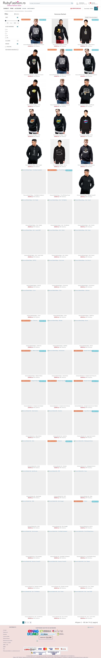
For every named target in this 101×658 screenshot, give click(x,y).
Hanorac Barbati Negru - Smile (33, 104)
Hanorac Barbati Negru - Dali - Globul (60, 255)
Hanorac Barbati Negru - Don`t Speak (34, 225)
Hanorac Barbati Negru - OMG (86, 134)
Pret (6, 17)
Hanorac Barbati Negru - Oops (59, 134)
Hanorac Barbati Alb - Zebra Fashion (33, 436)
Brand (7, 43)
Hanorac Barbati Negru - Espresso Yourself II (86, 195)
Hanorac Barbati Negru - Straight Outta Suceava (59, 74)
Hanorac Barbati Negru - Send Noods (86, 104)
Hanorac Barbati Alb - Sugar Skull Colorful (86, 436)
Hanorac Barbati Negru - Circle (59, 315)
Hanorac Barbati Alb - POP (60, 496)
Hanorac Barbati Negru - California (86, 315)
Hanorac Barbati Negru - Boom (86, 345)
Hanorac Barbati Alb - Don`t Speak (86, 586)
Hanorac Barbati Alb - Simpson (60, 466)
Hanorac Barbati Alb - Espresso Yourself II (33, 586)
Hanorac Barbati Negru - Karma (60, 165)
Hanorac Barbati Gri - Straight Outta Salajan (33, 405)
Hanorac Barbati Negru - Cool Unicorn (86, 285)
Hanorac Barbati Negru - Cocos (33, 315)
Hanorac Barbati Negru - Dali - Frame (86, 255)
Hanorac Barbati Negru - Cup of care (60, 285)
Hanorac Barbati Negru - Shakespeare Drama (60, 104)
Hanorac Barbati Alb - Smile (34, 466)
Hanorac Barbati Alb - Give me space (34, 556)
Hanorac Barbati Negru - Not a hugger (33, 165)
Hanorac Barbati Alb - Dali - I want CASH (86, 616)
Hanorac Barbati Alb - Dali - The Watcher (33, 616)
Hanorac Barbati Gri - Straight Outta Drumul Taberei (86, 405)
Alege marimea (9, 26)
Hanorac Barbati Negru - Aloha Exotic (60, 375)
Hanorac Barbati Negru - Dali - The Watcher (60, 225)
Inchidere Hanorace (11, 49)
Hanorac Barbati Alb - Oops (86, 496)
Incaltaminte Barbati (9, 11)
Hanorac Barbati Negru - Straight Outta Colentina (86, 74)
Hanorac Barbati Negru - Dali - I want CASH (33, 255)
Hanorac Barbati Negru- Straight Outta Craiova (33, 44)
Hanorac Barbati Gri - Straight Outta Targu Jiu (86, 375)
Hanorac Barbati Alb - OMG (34, 526)
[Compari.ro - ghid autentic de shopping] (76, 629)
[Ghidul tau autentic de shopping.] (52, 634)
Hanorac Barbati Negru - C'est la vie (33, 345)
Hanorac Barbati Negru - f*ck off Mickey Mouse (60, 195)
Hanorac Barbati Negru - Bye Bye (60, 345)
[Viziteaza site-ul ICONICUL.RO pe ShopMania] (44, 634)
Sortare (86, 17)
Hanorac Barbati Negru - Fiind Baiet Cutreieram (33, 195)
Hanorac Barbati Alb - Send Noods (33, 496)
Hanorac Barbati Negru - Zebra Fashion (86, 44)
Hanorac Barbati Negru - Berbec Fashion (33, 375)
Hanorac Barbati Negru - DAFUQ (34, 285)
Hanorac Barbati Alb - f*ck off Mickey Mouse (86, 556)
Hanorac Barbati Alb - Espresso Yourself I (59, 586)
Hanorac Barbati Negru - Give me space (86, 165)
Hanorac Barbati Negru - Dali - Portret (86, 225)
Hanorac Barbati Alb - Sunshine (60, 436)
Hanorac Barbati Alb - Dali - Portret (60, 616)
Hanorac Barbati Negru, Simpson (60, 44)
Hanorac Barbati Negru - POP (33, 134)
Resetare (17, 14)
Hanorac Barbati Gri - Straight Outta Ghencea (60, 405)
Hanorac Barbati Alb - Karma (86, 526)
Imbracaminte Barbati (19, 11)
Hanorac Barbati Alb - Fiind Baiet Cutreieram (60, 556)
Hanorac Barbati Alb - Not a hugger (60, 526)
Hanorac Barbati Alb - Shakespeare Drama (86, 466)
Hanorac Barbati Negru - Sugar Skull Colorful (33, 74)
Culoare (7, 40)
